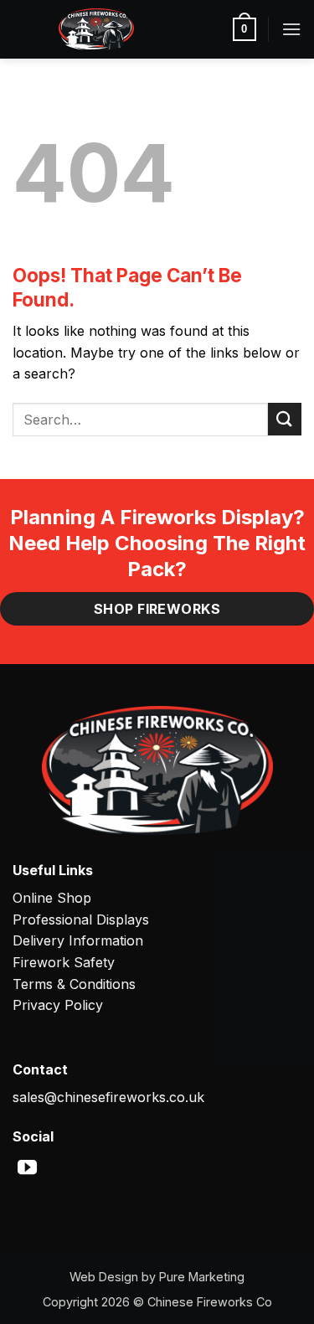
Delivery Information (78, 940)
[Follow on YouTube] (27, 1169)
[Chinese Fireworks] (96, 29)
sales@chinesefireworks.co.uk (108, 1097)
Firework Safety (64, 962)
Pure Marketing (202, 1277)
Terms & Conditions (74, 984)
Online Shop (52, 897)
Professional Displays (81, 919)
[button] (244, 29)
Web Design (103, 1277)
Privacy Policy (58, 1005)
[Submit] (284, 419)
